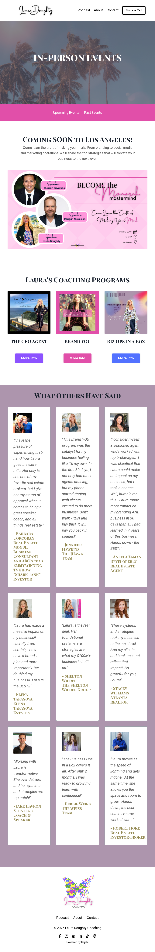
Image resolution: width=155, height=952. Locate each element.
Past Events (93, 112)
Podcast (84, 10)
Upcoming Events (66, 112)
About (98, 10)
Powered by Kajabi (77, 942)
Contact (113, 10)
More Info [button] (29, 358)
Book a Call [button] (134, 10)
